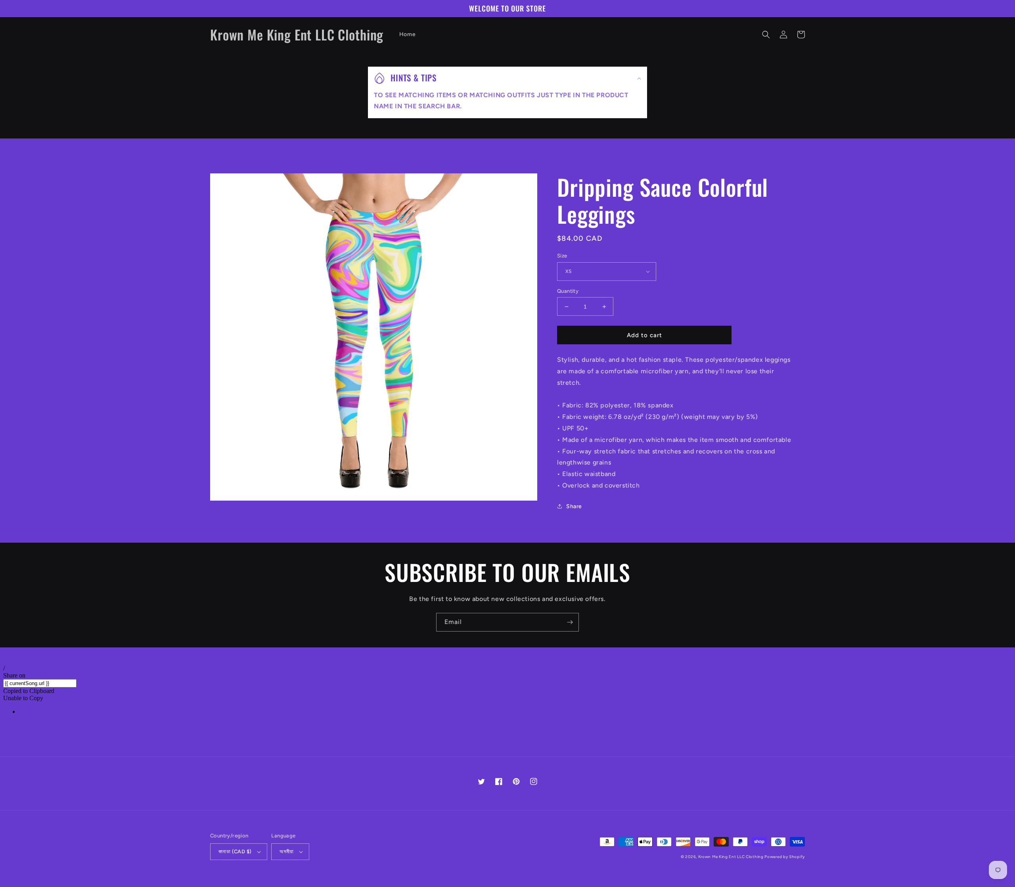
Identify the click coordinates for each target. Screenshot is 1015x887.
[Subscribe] (569, 622)
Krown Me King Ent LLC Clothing (731, 856)
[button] (766, 34)
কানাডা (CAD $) (234, 851)
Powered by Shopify (784, 856)
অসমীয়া (286, 851)
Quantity (567, 291)
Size (562, 256)
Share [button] (574, 506)
